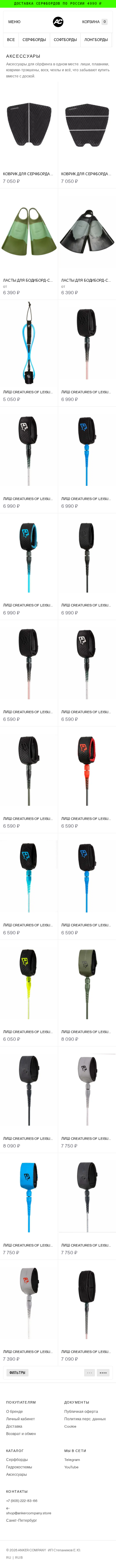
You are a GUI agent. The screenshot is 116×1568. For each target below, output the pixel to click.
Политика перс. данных (85, 1419)
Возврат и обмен (21, 1434)
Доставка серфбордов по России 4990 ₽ (58, 4)
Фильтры (17, 1373)
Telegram (72, 1460)
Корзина (94, 22)
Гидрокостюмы (19, 1467)
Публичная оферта (81, 1411)
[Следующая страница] (103, 1372)
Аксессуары (16, 1474)
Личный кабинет (20, 1419)
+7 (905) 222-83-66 (21, 1501)
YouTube (71, 1467)
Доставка (14, 1426)
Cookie (70, 1426)
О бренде (14, 1411)
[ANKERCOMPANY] (58, 22)
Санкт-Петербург (21, 1520)
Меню (14, 22)
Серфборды (17, 1460)
